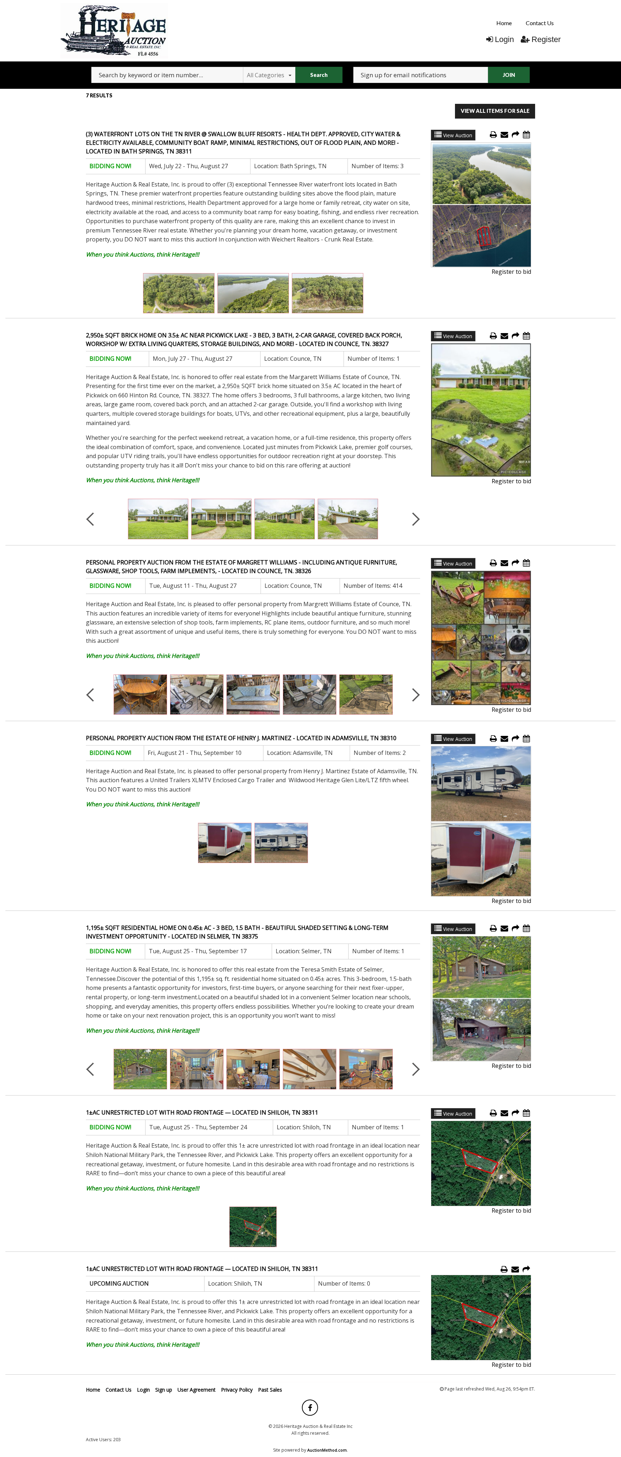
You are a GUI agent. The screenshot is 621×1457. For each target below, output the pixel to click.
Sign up (163, 1389)
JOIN (509, 75)
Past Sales (270, 1389)
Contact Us (540, 22)
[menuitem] (504, 23)
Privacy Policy (237, 1389)
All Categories (265, 75)
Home (504, 22)
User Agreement (197, 1389)
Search (319, 75)
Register (546, 39)
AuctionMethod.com (327, 1450)
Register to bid (511, 272)
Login (504, 39)
